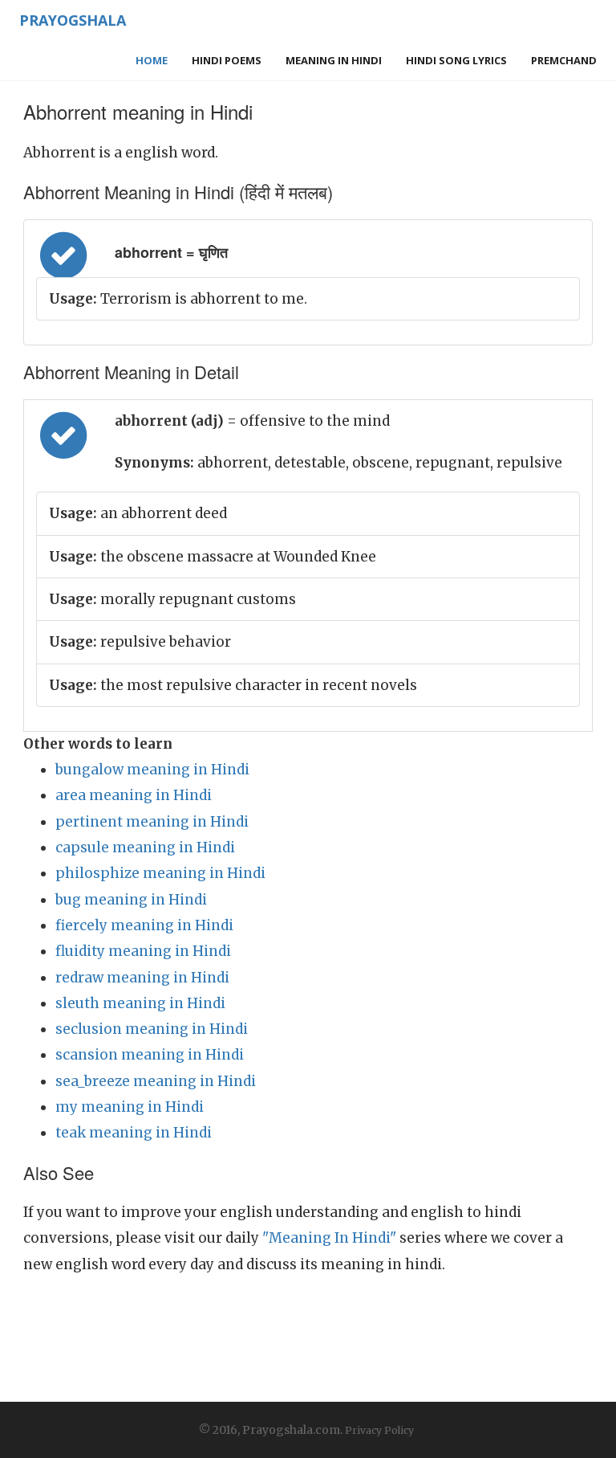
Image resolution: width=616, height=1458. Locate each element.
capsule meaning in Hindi (145, 847)
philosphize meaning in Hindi (160, 873)
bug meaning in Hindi (131, 900)
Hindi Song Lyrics (456, 60)
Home (152, 60)
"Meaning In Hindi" (329, 1238)
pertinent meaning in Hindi (152, 822)
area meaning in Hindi (133, 795)
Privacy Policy (379, 1430)
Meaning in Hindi (334, 60)
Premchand (564, 60)
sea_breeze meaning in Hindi (155, 1081)
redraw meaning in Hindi (142, 977)
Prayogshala (72, 20)
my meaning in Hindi (129, 1107)
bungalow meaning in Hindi (152, 769)
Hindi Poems (226, 60)
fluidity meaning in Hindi (143, 951)
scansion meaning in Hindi (149, 1055)
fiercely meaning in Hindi (144, 925)
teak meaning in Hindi (133, 1132)
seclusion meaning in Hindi (151, 1029)
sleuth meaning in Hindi (140, 1003)
